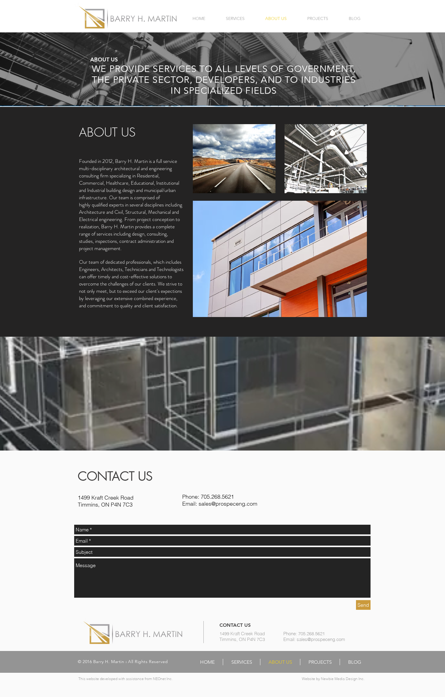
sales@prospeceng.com (228, 503)
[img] (234, 158)
